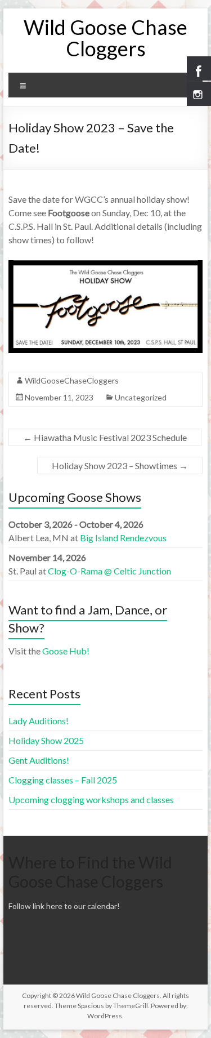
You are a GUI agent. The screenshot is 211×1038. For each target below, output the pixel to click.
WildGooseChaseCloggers (72, 380)
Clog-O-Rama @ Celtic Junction (109, 570)
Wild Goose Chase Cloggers (105, 38)
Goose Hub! (65, 650)
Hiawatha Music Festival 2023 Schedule (105, 437)
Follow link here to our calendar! (64, 906)
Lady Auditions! (38, 720)
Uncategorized (141, 397)
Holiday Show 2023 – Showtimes (120, 465)
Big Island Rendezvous (123, 537)
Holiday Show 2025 (46, 740)
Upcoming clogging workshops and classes (91, 799)
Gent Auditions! (38, 760)
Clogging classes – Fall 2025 (62, 779)
